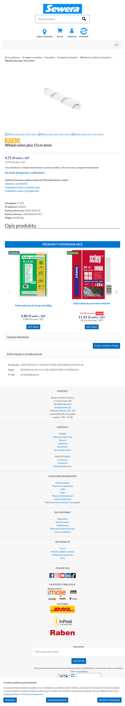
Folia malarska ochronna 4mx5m (91, 303)
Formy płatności (62, 531)
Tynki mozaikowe (62, 499)
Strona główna (12, 57)
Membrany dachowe (62, 486)
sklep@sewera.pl (62, 407)
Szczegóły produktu (32, 57)
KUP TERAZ (33, 327)
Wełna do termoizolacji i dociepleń (62, 502)
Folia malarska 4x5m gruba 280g (33, 305)
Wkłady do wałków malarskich (95, 57)
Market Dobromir (63, 466)
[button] (116, 291)
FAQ (62, 558)
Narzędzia (49, 57)
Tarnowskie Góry (62, 450)
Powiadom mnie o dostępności (22, 190)
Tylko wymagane (57, 700)
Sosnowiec (62, 446)
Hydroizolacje (63, 482)
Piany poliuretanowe (62, 495)
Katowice (62, 443)
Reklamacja (62, 525)
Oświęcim (62, 463)
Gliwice (62, 440)
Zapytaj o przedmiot (16, 183)
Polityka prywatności (62, 554)
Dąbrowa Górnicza (62, 436)
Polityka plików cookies (62, 551)
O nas (62, 548)
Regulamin (62, 518)
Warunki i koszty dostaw (62, 528)
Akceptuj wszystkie (109, 700)
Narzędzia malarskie (67, 57)
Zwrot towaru (63, 522)
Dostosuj (10, 700)
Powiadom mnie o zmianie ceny (22, 187)
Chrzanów (62, 459)
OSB (62, 489)
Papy (62, 492)
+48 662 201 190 (66, 410)
